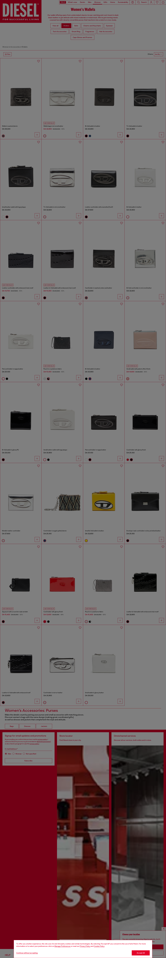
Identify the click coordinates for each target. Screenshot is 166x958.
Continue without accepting (27, 953)
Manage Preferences (62, 946)
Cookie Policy (99, 946)
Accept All (141, 953)
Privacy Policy (85, 946)
